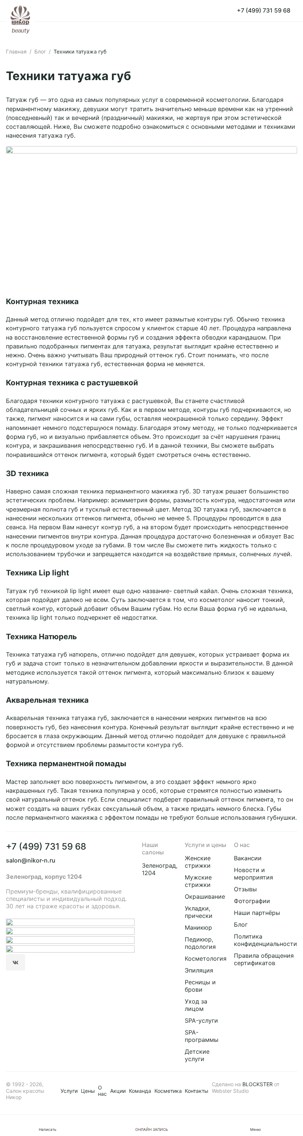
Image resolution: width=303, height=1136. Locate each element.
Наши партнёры (257, 912)
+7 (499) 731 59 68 (46, 846)
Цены (88, 1091)
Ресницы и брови (200, 985)
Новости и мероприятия (253, 873)
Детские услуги (197, 1055)
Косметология (206, 958)
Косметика (168, 1091)
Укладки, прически (198, 912)
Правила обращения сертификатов (264, 959)
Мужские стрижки (198, 881)
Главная (16, 51)
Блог (40, 51)
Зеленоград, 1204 (159, 869)
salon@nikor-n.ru (30, 860)
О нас (102, 1090)
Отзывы (245, 889)
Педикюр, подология (200, 943)
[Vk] (15, 962)
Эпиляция (199, 970)
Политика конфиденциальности (265, 940)
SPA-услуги (201, 1020)
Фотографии (252, 901)
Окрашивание (205, 896)
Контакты (196, 1091)
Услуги (69, 1091)
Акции (118, 1091)
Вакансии (248, 858)
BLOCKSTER (257, 1084)
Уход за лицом (196, 1005)
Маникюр (198, 927)
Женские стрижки (198, 861)
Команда (140, 1091)
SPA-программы (201, 1036)
